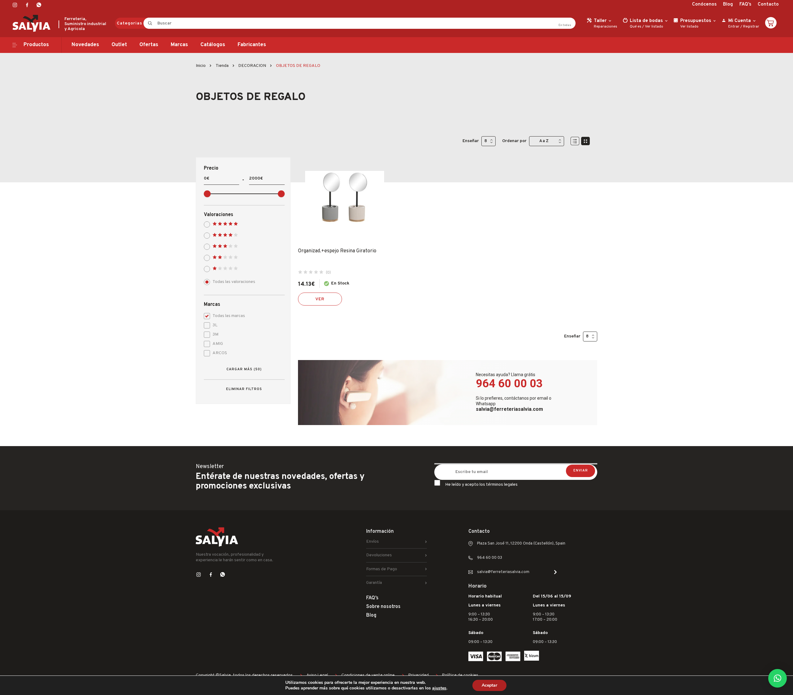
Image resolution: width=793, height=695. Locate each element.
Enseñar (470, 141)
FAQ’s (745, 4)
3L (214, 325)
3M (215, 334)
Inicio (201, 65)
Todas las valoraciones (233, 282)
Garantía (374, 582)
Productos (36, 44)
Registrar (751, 26)
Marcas (179, 44)
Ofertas (148, 44)
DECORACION (252, 65)
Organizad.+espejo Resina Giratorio (337, 251)
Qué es (635, 26)
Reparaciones (605, 26)
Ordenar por (514, 141)
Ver (320, 299)
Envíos (372, 541)
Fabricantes (252, 44)
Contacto (768, 4)
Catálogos (212, 44)
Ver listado (654, 26)
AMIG (217, 343)
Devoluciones (379, 555)
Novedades (85, 44)
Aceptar (489, 685)
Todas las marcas (228, 316)
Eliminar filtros (244, 389)
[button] (777, 678)
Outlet (119, 44)
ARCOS (219, 353)
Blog (728, 4)
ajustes (439, 688)
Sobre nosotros (383, 607)
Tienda (222, 65)
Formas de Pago (381, 569)
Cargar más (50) (244, 369)
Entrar (733, 26)
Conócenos (704, 4)
